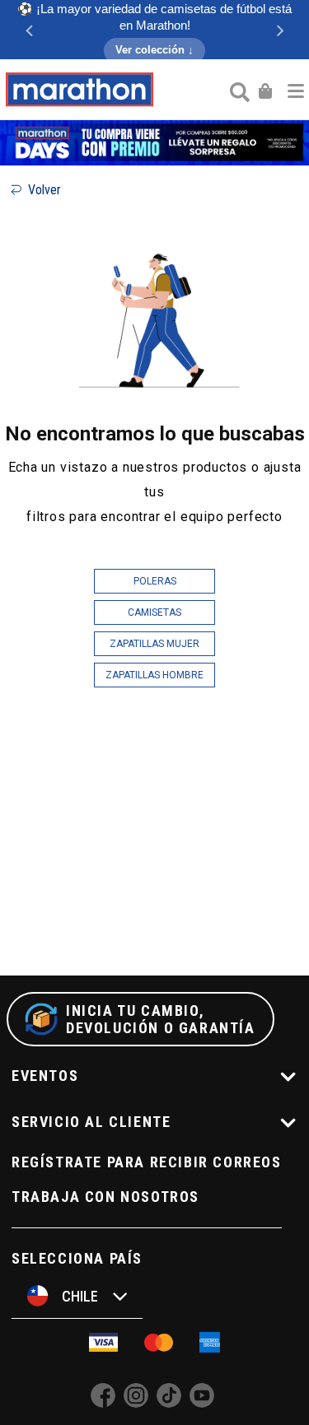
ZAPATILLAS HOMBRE (154, 675)
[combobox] (238, 91)
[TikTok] (169, 1403)
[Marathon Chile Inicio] (79, 89)
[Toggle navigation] (296, 90)
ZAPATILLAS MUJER (154, 644)
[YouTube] (202, 1403)
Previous (29, 30)
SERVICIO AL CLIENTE (91, 1121)
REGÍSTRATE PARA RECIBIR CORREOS (147, 1162)
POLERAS (154, 581)
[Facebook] (103, 1403)
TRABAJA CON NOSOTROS (105, 1196)
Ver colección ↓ (154, 50)
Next (280, 30)
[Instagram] (136, 1403)
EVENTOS (45, 1075)
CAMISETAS (154, 612)
